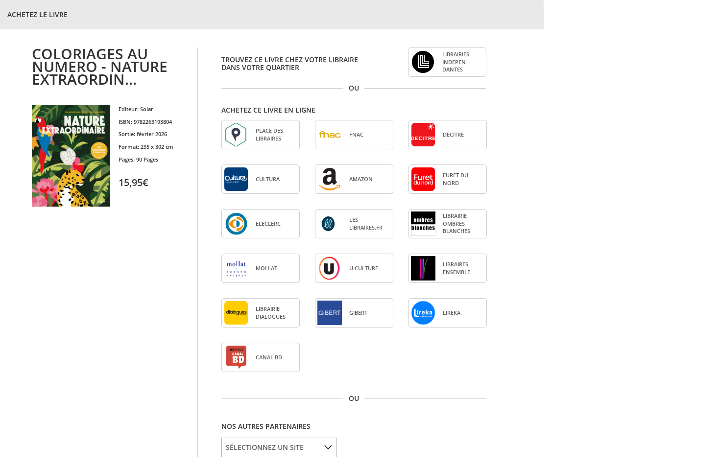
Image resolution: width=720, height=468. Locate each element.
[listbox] (278, 447)
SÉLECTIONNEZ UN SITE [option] (265, 447)
